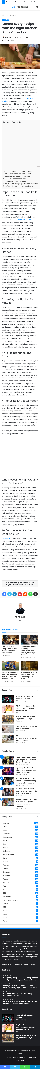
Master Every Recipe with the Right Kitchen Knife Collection (20, 583)
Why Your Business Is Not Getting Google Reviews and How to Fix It (26, 708)
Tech (5, 830)
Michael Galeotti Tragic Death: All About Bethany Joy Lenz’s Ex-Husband (26, 780)
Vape (5, 914)
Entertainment (8, 855)
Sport (5, 890)
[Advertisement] (20, 145)
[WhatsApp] (30, 594)
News (5, 841)
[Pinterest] (20, 594)
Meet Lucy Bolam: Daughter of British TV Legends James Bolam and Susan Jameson (27, 802)
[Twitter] (9, 594)
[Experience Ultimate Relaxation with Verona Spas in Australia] (29, 665)
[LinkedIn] (14, 594)
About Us (12, 1057)
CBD (4, 907)
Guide (5, 827)
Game (5, 869)
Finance (6, 883)
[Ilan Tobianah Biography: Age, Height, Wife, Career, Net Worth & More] (8, 760)
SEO (4, 893)
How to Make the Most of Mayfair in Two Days (22, 2)
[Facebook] (4, 594)
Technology (7, 837)
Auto (5, 886)
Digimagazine (23, 1050)
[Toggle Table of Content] (37, 168)
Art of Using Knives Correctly (15, 181)
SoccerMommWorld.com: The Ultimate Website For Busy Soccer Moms (10, 675)
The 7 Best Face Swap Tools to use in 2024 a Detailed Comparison (10, 649)
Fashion (6, 865)
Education (7, 876)
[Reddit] (25, 594)
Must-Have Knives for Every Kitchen (18, 174)
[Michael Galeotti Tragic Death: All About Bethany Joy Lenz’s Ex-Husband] (8, 781)
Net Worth (7, 897)
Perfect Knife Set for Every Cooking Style (20, 186)
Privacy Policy (31, 1057)
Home (6, 15)
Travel (5, 862)
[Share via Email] (35, 594)
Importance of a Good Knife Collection (18, 171)
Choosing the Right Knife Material (17, 176)
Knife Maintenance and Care (15, 179)
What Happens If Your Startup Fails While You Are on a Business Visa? (26, 738)
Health (5, 848)
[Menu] (3, 7)
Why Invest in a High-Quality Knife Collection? (22, 184)
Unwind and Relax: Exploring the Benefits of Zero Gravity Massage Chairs (28, 650)
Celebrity (6, 851)
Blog (4, 844)
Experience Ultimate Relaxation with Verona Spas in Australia (29, 675)
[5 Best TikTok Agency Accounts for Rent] (8, 699)
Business (6, 823)
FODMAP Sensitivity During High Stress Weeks (26, 727)
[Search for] (37, 7)
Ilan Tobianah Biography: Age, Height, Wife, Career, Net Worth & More (26, 759)
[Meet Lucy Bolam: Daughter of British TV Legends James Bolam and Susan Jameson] (8, 802)
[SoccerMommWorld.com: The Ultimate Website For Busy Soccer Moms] (10, 665)
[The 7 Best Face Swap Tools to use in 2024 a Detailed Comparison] (10, 640)
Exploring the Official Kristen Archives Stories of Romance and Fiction (26, 770)
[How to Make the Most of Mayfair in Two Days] (8, 719)
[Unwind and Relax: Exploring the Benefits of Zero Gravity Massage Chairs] (29, 640)
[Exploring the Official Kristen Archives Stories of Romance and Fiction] (8, 771)
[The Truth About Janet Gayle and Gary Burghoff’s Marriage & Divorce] (8, 792)
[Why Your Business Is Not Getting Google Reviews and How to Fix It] (8, 709)
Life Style (13, 15)
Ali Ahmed (8, 37)
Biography (7, 872)
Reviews (6, 879)
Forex (5, 921)
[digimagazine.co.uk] (20, 7)
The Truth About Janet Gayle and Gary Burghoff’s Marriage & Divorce (26, 791)
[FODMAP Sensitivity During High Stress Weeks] (8, 729)
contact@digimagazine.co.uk (23, 964)
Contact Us (21, 1057)
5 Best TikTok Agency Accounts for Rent (24, 697)
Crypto (5, 858)
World (5, 917)
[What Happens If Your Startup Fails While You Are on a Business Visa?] (8, 739)
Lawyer (5, 903)
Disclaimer (20, 1061)
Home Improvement (10, 900)
